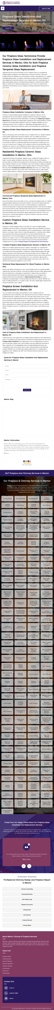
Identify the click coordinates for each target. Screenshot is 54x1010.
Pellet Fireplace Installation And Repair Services (7, 666)
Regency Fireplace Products (20, 666)
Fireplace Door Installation (20, 603)
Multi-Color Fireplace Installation (47, 658)
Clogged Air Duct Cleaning (46, 742)
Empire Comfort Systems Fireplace (46, 711)
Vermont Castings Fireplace (46, 682)
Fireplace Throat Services (20, 619)
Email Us (12, 988)
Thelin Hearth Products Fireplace (7, 720)
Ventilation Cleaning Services (7, 794)
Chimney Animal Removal (34, 720)
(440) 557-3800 (46, 8)
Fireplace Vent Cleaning (46, 572)
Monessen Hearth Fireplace (46, 703)
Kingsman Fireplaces (20, 674)
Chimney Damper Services (7, 564)
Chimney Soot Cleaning (33, 512)
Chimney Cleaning (20, 498)
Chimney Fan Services (46, 564)
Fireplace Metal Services (7, 612)
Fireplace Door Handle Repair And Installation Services (33, 603)
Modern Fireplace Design (7, 650)
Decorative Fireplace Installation (47, 756)
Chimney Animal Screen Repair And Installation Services (33, 527)
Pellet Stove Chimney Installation (34, 650)
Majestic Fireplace (33, 682)
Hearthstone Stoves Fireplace (33, 711)
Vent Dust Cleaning (7, 742)
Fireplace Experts (33, 749)
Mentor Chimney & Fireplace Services (31, 1008)
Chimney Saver (20, 551)
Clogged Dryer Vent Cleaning (33, 742)
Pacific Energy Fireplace (33, 696)
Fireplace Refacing (46, 535)
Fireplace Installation (20, 519)
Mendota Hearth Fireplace (46, 696)
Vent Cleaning (20, 736)
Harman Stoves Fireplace (20, 689)
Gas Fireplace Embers (7, 658)
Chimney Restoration (20, 543)
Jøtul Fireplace (20, 696)
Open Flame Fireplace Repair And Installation (46, 786)
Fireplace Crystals (33, 658)
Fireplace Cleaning (7, 505)
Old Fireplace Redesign (33, 643)
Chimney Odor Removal (7, 643)
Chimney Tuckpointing (7, 543)
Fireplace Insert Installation (7, 728)
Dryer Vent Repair (7, 756)
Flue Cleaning (20, 505)
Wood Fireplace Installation (20, 586)
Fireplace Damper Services (46, 612)
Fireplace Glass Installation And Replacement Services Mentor (23, 33)
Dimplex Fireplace (46, 689)
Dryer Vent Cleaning (7, 735)
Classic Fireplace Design (46, 643)
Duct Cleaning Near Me (20, 763)
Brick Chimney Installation (46, 527)
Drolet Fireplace (33, 703)
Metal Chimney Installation (7, 535)
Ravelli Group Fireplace (20, 720)
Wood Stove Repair (47, 771)
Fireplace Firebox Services (33, 612)
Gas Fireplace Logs (7, 619)
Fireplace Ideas (7, 763)
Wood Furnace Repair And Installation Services (7, 594)
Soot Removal (46, 505)
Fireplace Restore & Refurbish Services (20, 803)
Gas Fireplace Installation (33, 586)
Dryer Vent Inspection (20, 742)
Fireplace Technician (7, 771)
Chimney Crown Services (33, 551)
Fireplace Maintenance (33, 771)
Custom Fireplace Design (20, 650)
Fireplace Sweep (33, 572)
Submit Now (27, 390)
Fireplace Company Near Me (20, 771)
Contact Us (8, 28)
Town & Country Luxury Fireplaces (7, 674)
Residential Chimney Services (7, 627)
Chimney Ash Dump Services (20, 564)
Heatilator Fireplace (7, 682)
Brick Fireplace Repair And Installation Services (7, 803)
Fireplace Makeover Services (20, 795)
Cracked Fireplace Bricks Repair (33, 803)
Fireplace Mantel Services (7, 811)
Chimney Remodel (33, 794)
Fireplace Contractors (7, 579)
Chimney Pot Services (33, 564)
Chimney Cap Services (46, 551)
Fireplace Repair (7, 519)
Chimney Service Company (20, 749)
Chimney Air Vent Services (20, 658)
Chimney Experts (46, 749)
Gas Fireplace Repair (46, 579)
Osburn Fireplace (33, 689)
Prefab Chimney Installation (33, 728)
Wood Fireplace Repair (34, 579)
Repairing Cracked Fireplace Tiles (7, 636)
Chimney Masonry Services (20, 572)
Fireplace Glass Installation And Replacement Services (7, 603)
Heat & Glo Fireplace (7, 689)
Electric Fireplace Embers (46, 650)
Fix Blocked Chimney (33, 627)
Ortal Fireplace (7, 703)
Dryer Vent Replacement (20, 756)
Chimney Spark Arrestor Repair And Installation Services (20, 527)
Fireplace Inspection (46, 543)
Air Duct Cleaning (33, 736)
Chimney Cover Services (20, 558)
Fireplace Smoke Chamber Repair (33, 535)
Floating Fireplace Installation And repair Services (46, 803)
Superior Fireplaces (33, 666)
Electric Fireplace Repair (7, 586)
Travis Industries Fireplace (20, 711)
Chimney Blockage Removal (33, 543)
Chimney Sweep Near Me (33, 763)
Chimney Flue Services (33, 558)
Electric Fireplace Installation (46, 586)
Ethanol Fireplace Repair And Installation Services (20, 594)
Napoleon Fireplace (20, 682)
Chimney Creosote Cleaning (46, 512)
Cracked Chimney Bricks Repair (34, 636)
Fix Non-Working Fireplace (7, 527)
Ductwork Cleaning (46, 763)
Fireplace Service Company (7, 749)
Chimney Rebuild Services (20, 728)
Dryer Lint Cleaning (46, 735)
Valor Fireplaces (47, 666)
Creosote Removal (33, 505)
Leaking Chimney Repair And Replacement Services (46, 627)
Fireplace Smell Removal (46, 635)
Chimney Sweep (7, 498)
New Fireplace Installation (33, 519)
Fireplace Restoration (47, 519)
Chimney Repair (7, 512)
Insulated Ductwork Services (46, 795)
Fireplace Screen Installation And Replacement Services (46, 720)
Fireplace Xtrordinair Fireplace (20, 703)
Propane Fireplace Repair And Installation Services (46, 594)
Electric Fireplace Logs (33, 619)
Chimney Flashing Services (7, 572)
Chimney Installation (20, 512)
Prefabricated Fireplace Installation (33, 594)
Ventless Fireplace (7, 786)
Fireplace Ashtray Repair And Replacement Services (46, 603)
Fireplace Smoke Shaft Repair (20, 535)
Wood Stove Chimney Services (33, 778)
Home (4, 33)
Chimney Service (33, 498)
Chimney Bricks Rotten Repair (20, 635)
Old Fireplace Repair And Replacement (7, 551)
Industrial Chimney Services (20, 627)
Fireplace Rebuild (20, 579)
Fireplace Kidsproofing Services (46, 729)
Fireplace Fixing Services (47, 778)
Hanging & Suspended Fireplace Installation (33, 786)
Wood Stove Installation (7, 778)
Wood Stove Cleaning (20, 778)
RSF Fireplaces (46, 674)
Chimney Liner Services (46, 558)
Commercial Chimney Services (46, 619)
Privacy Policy (6, 973)
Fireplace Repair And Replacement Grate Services (20, 612)
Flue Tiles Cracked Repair (20, 643)
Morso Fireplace (7, 711)
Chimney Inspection (46, 498)
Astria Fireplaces (33, 674)
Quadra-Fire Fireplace (7, 696)
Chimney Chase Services (7, 558)
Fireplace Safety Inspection (33, 756)
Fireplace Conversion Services (20, 786)
